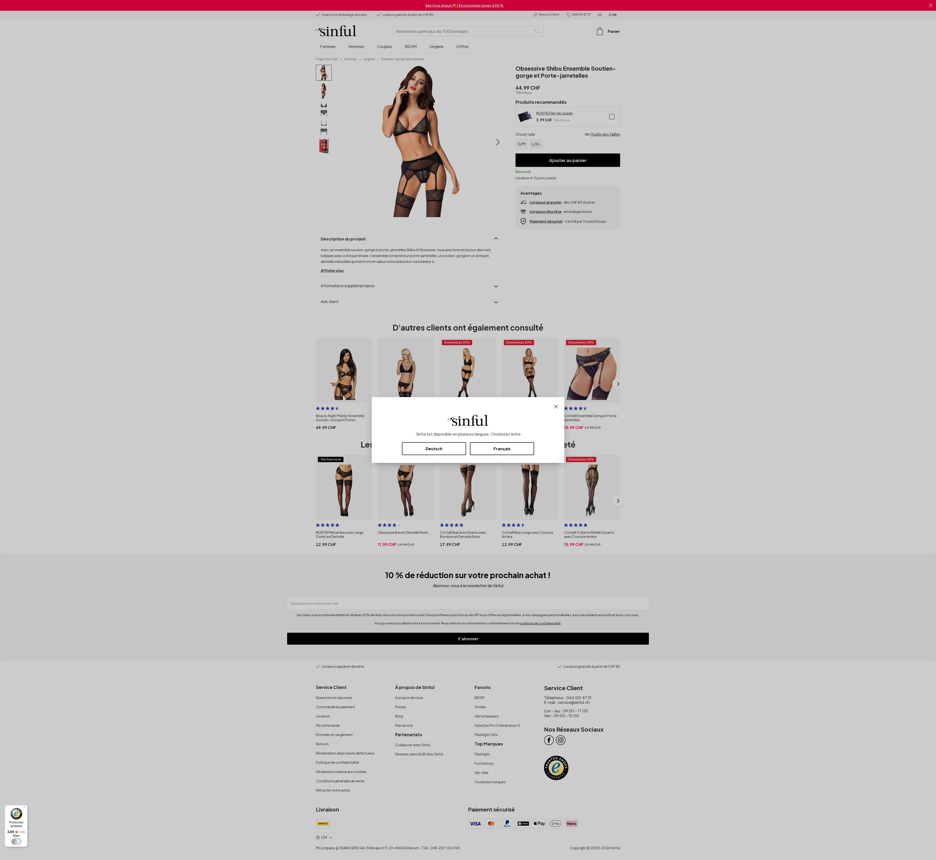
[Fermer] (556, 406)
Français (502, 448)
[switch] (16, 841)
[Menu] (25, 808)
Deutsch (434, 448)
